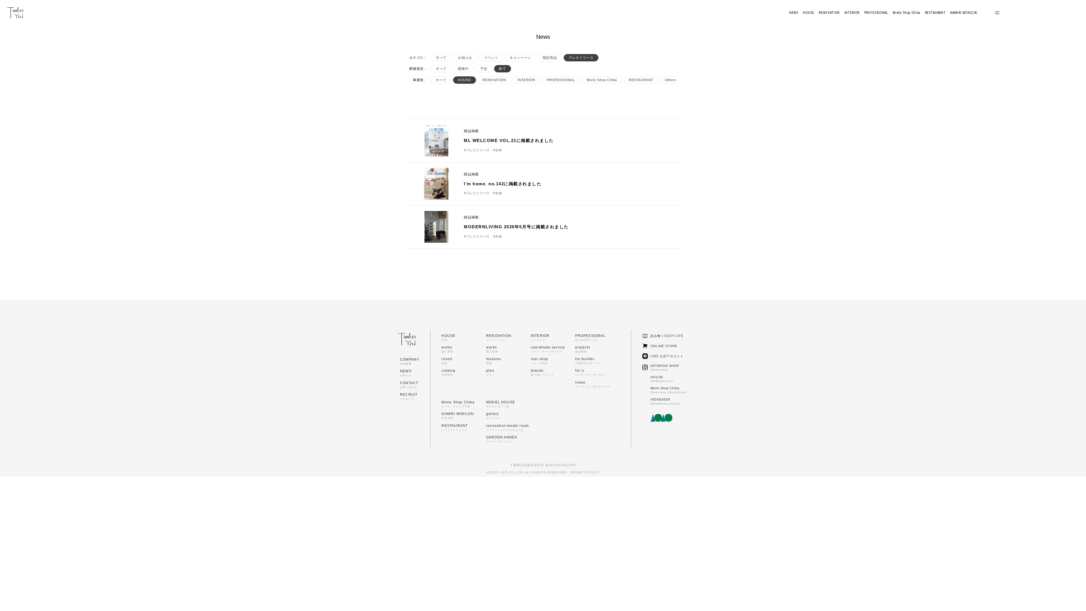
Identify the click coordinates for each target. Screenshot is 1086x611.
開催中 (463, 69)
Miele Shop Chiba (602, 80)
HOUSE (464, 80)
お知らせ (465, 58)
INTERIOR (526, 80)
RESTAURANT (641, 80)
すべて (441, 58)
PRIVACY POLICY (585, 472)
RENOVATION (494, 80)
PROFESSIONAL (561, 80)
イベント (491, 58)
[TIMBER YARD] (15, 12)
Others (670, 80)
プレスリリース (580, 58)
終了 (502, 69)
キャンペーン (520, 58)
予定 (483, 69)
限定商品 (550, 58)
